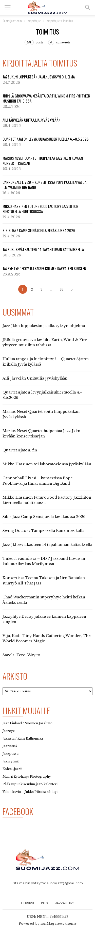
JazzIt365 (10, 746)
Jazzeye (9, 731)
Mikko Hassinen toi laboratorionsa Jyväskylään (47, 464)
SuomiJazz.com (12, 20)
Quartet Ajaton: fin (20, 450)
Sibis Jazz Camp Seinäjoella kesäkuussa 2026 (39, 230)
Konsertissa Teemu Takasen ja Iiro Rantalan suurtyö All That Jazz (44, 580)
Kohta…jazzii (12, 769)
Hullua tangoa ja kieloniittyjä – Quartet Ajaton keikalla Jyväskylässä (46, 362)
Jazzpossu (10, 754)
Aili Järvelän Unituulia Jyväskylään (32, 120)
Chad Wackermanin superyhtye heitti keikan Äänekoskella (44, 600)
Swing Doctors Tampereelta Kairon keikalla (43, 530)
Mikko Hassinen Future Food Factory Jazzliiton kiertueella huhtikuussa (40, 208)
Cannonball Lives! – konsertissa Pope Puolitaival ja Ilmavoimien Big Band (44, 184)
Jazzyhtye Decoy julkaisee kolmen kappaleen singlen (44, 268)
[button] (87, 7)
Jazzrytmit (11, 761)
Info (44, 903)
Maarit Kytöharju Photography (27, 776)
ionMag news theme (59, 923)
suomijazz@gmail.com (65, 883)
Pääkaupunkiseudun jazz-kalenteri (30, 784)
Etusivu (27, 903)
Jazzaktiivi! (64, 903)
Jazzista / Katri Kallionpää (23, 738)
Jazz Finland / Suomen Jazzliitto (27, 723)
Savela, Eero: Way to (21, 655)
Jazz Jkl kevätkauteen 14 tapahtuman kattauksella (43, 249)
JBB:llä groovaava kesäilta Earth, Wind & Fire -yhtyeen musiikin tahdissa (46, 98)
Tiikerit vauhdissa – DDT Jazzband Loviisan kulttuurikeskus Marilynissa (44, 561)
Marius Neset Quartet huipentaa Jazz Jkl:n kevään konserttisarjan (43, 160)
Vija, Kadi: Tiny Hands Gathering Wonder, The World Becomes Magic (46, 638)
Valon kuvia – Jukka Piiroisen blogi (30, 792)
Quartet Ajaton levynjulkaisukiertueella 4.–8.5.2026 (46, 139)
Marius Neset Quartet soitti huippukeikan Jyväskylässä (41, 414)
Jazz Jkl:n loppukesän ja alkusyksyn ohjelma (39, 76)
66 (61, 289)
